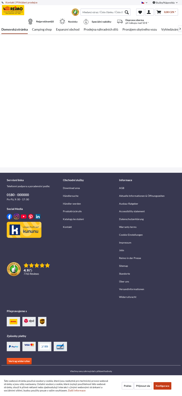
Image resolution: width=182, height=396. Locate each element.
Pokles (127, 385)
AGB (121, 187)
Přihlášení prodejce (26, 2)
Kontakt (10, 2)
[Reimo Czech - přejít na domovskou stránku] (24, 10)
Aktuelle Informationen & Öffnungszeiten (142, 195)
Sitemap (123, 265)
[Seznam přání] (140, 12)
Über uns (124, 281)
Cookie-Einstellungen (131, 234)
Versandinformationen (131, 289)
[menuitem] (105, 12)
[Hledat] (126, 12)
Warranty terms (127, 226)
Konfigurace (162, 385)
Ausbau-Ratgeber (128, 203)
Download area (71, 187)
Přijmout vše (143, 385)
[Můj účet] (149, 12)
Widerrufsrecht (127, 296)
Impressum (125, 242)
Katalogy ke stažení (73, 219)
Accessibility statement (132, 211)
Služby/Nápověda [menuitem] (165, 2)
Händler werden (72, 203)
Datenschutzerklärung (131, 219)
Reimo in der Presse (130, 257)
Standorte (124, 273)
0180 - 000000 (18, 195)
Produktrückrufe (72, 211)
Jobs (121, 250)
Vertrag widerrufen (19, 361)
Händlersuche (70, 195)
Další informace (76, 390)
